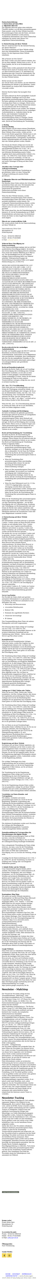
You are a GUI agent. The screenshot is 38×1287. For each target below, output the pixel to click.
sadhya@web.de (12, 240)
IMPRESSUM (26, 1274)
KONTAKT (16, 1274)
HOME (7, 1274)
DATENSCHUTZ (11, 1276)
